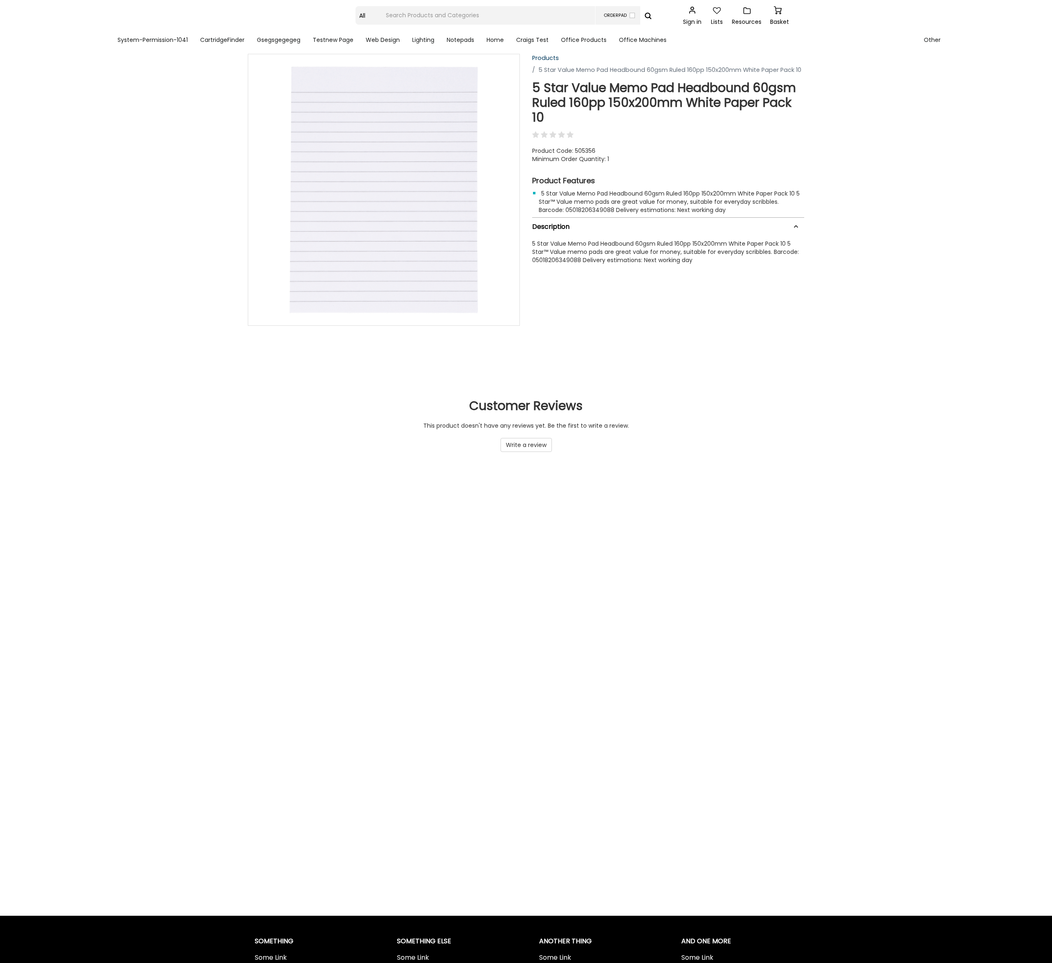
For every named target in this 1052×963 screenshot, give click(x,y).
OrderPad (615, 15)
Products (545, 58)
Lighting (423, 40)
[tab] (668, 225)
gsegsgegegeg (278, 40)
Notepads (460, 40)
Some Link (271, 957)
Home (495, 40)
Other (932, 40)
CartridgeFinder (222, 40)
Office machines (643, 40)
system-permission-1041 (153, 40)
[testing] (302, 15)
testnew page (333, 40)
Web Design (383, 40)
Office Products (584, 40)
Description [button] (551, 226)
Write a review (526, 445)
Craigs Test (532, 40)
